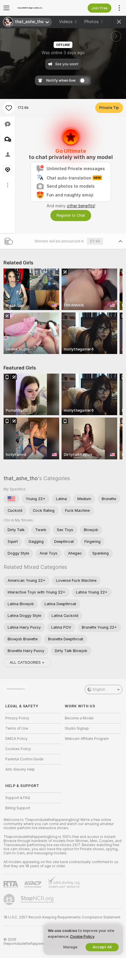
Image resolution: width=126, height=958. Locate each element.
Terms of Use (16, 728)
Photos (93, 21)
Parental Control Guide (24, 759)
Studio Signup (77, 728)
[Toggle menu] (6, 8)
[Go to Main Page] (38, 8)
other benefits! (81, 205)
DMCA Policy (16, 739)
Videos (68, 21)
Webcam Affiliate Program (87, 739)
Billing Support (17, 808)
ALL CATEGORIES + (27, 662)
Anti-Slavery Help (20, 769)
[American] (11, 499)
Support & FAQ (17, 798)
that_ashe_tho (21, 478)
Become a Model (79, 718)
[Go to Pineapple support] (10, 899)
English (99, 689)
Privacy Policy (17, 718)
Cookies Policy (18, 749)
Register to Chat (71, 215)
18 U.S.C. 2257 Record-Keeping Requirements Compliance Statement (62, 917)
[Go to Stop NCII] (38, 899)
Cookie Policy (82, 936)
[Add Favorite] (9, 108)
